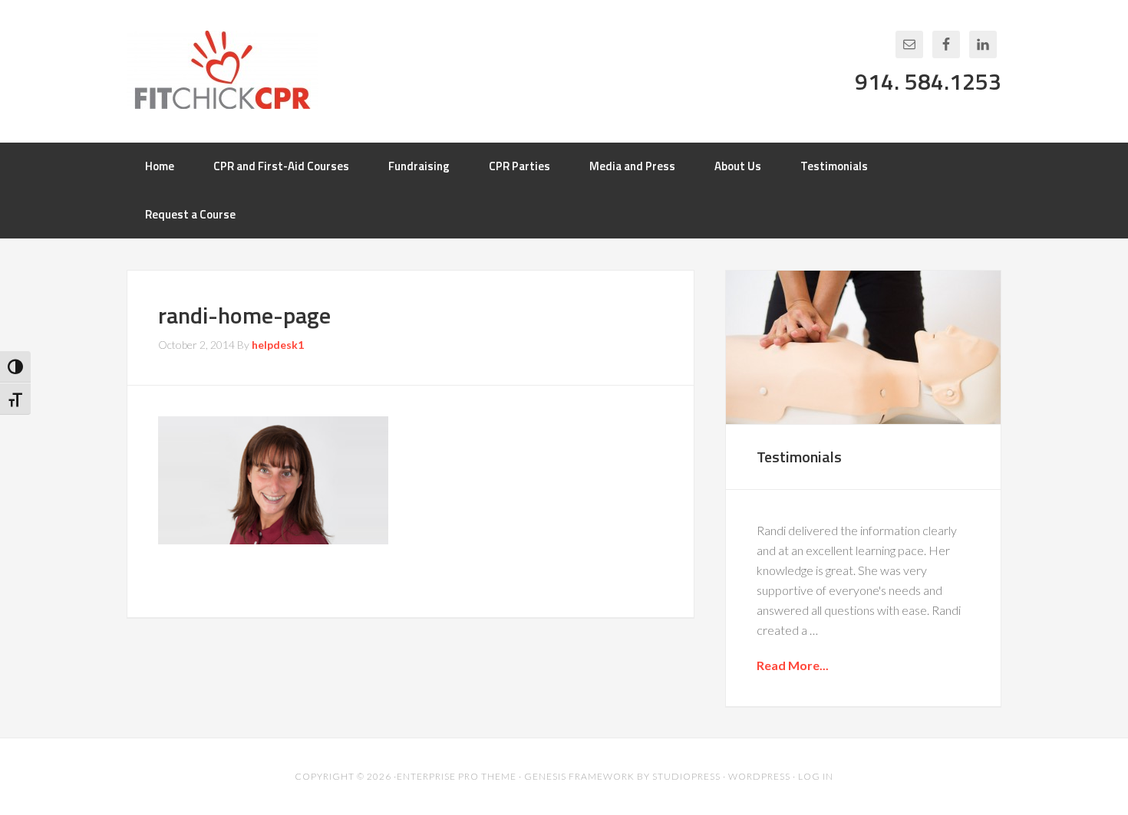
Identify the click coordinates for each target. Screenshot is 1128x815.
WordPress (759, 776)
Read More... (793, 665)
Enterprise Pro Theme (456, 776)
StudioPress (686, 776)
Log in (815, 776)
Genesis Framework (579, 776)
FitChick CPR (222, 70)
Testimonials (799, 456)
